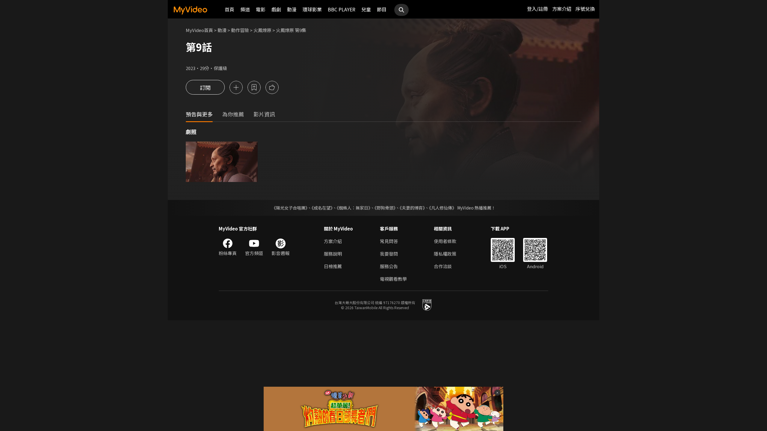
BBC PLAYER (341, 9)
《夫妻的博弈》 (412, 208)
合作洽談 (443, 266)
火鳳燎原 (262, 30)
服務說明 (333, 254)
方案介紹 (561, 8)
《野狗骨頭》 (385, 208)
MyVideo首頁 (199, 30)
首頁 (229, 9)
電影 (260, 9)
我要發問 (389, 254)
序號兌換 (585, 8)
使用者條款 (445, 241)
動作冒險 (240, 30)
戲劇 (276, 9)
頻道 (245, 9)
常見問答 (389, 241)
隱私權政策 (445, 254)
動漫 (292, 9)
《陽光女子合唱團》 (289, 208)
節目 (381, 9)
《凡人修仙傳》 (442, 208)
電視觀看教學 (393, 279)
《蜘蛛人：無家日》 (353, 208)
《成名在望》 (322, 208)
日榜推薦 (333, 266)
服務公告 (389, 266)
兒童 (366, 9)
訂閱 (205, 87)
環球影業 (312, 9)
